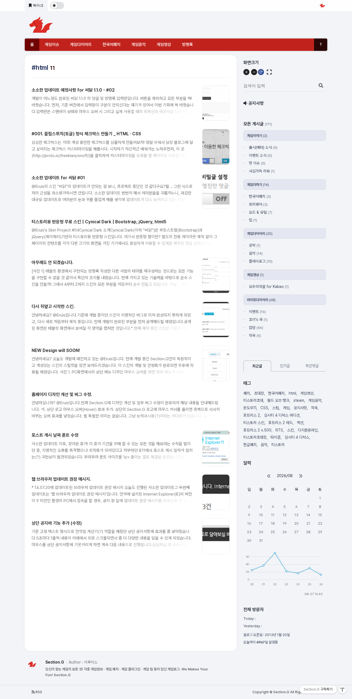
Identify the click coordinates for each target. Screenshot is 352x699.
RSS (38, 692)
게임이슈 (52, 44)
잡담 (256, 327)
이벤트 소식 (260, 155)
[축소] (254, 72)
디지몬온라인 (308, 430)
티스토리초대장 (254, 437)
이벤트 (257, 311)
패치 (246, 393)
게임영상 (164, 44)
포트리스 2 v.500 (257, 430)
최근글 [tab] (257, 366)
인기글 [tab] (285, 366)
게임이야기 (257, 136)
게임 (286, 408)
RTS (279, 430)
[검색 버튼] (321, 86)
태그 (247, 383)
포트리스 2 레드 (280, 422)
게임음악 (138, 44)
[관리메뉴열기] (342, 689)
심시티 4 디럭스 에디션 (281, 415)
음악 (256, 253)
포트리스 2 (251, 415)
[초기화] (261, 72)
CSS (264, 408)
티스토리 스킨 (253, 422)
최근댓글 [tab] (312, 366)
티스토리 (278, 444)
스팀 (275, 408)
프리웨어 (258, 204)
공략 (254, 245)
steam (298, 400)
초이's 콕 (258, 319)
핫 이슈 (257, 163)
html (292, 393)
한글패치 (250, 444)
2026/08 (285, 475)
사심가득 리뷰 (262, 171)
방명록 (187, 44)
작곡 (255, 335)
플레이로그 (261, 261)
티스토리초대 (253, 400)
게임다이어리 (81, 44)
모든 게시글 (257, 123)
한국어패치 (111, 44)
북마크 (37, 5)
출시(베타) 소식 (263, 147)
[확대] (246, 72)
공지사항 (300, 408)
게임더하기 (258, 185)
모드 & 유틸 (260, 212)
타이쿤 (275, 437)
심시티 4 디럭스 (297, 437)
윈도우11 (249, 408)
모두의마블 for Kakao (269, 286)
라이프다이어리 (261, 300)
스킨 (290, 430)
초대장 (259, 393)
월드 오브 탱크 (278, 400)
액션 (300, 422)
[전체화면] (269, 72)
